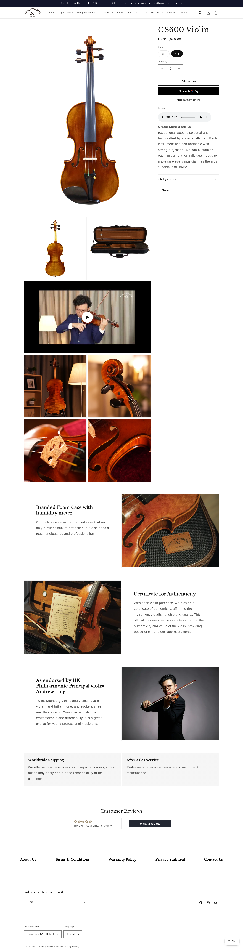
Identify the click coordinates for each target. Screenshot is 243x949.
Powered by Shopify (69, 946)
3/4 (166, 54)
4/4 (177, 53)
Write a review (150, 823)
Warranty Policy (123, 860)
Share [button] (165, 190)
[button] (88, 12)
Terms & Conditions (72, 860)
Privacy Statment (170, 860)
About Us (28, 860)
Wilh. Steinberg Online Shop (45, 946)
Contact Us (213, 860)
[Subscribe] (84, 902)
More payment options (188, 100)
